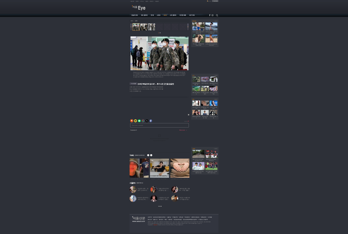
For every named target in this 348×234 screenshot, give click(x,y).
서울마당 (169, 217)
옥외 (164, 217)
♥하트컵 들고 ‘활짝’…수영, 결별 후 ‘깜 (184, 190)
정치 (136, 20)
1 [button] (158, 206)
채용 (166, 219)
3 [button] (161, 206)
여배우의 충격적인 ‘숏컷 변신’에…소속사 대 (142, 199)
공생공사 (152, 1)
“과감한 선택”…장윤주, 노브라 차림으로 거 (142, 190)
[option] (139, 168)
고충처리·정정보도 (195, 217)
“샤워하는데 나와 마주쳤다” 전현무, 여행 (163, 199)
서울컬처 (157, 1)
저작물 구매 (175, 217)
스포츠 (193, 148)
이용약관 (170, 219)
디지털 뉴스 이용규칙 (203, 219)
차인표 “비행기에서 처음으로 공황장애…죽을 (185, 199)
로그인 (209, 1)
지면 (159, 217)
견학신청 (181, 217)
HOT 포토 (194, 21)
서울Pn (137, 1)
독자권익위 (187, 217)
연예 (193, 99)
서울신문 (132, 1)
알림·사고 (155, 219)
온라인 (161, 217)
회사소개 (150, 219)
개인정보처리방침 (178, 219)
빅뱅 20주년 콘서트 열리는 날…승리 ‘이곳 (164, 190)
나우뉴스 (142, 1)
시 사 (193, 75)
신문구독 (150, 217)
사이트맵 (210, 217)
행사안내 (161, 219)
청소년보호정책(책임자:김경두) (190, 219)
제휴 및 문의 (203, 217)
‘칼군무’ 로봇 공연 (204, 83)
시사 (132, 20)
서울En (146, 1)
